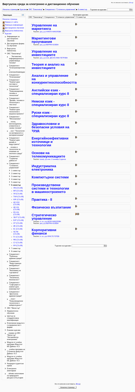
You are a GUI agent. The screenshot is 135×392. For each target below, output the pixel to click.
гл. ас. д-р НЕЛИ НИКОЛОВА (50, 221)
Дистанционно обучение (14, 28)
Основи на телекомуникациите (48, 154)
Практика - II (42, 200)
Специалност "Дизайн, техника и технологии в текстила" (16, 101)
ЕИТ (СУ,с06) (18, 220)
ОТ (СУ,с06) (18, 223)
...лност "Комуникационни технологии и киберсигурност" (16, 302)
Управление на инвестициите (44, 53)
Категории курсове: (80, 15)
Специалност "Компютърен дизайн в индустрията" (14, 141)
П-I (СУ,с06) (17, 237)
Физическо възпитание (51, 207)
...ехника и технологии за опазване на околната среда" (15, 150)
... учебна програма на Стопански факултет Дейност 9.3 (16, 351)
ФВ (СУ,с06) (18, 240)
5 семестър (15, 182)
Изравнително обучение (12, 312)
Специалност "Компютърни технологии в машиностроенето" (16, 110)
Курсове (23, 9)
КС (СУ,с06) (17, 229)
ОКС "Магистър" (13, 308)
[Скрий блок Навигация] (22, 15)
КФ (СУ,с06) (18, 245)
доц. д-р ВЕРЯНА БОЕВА (49, 44)
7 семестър (15, 248)
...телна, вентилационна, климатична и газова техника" (15, 125)
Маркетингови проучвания (44, 40)
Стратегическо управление (44, 216)
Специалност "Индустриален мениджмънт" (15, 263)
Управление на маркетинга (44, 27)
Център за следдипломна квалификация (13, 318)
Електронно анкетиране (11, 370)
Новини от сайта (11, 22)
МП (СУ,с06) (18, 191)
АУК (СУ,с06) (18, 199)
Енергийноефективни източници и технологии (50, 141)
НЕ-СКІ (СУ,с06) (16, 208)
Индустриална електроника (44, 167)
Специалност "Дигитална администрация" (15, 294)
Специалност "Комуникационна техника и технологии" (16, 92)
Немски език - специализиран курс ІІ (50, 103)
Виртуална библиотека (14, 31)
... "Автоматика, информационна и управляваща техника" (16, 59)
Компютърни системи (50, 177)
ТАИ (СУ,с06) (18, 197)
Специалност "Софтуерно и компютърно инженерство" (14, 286)
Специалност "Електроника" (15, 76)
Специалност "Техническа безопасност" (14, 277)
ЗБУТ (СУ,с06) (19, 217)
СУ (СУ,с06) (17, 243)
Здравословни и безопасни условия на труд (50, 127)
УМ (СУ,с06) (18, 188)
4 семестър (15, 179)
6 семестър (82, 9)
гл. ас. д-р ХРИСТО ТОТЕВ (49, 236)
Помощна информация (14, 25)
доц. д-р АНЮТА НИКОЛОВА (50, 31)
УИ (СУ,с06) (17, 194)
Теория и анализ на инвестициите (48, 66)
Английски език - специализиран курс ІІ (50, 92)
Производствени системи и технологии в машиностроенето (50, 188)
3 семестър (15, 176)
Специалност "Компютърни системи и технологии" (14, 83)
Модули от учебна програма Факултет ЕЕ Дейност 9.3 (14, 358)
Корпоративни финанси (44, 231)
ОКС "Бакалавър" (36, 9)
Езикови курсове (13, 330)
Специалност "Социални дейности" (14, 158)
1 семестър (15, 171)
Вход (131, 2)
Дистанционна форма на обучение (15, 45)
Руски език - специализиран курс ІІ (50, 114)
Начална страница (10, 9)
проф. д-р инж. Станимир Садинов (53, 159)
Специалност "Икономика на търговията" (15, 270)
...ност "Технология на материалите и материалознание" (17, 133)
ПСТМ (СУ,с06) (16, 233)
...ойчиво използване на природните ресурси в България (15, 376)
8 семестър (15, 251)
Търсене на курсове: (98, 10)
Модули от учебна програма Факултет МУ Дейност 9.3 (14, 344)
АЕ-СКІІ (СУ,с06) (16, 203)
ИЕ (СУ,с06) (18, 226)
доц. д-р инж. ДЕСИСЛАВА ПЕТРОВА (54, 58)
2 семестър (15, 173)
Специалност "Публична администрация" (15, 256)
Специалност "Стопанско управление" (60, 9)
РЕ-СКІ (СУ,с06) (16, 213)
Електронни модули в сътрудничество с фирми (15, 325)
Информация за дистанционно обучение (13, 38)
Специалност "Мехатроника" (15, 118)
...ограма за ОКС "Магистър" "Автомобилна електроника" (13, 336)
